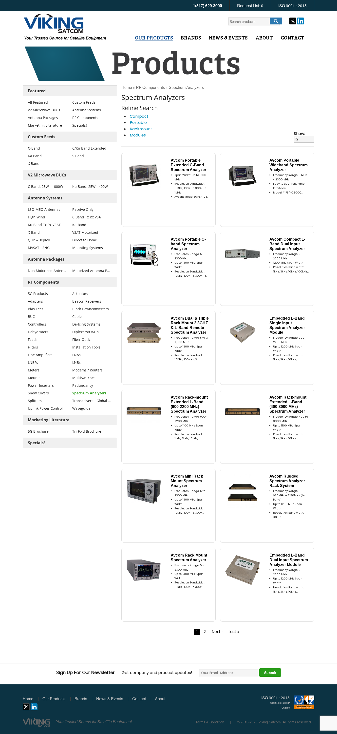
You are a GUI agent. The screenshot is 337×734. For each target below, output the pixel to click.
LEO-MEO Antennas (44, 209)
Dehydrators (38, 331)
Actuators (80, 293)
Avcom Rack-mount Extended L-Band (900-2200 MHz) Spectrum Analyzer (189, 404)
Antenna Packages (43, 117)
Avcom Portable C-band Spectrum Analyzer (188, 244)
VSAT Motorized (85, 232)
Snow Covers (38, 393)
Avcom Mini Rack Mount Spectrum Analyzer (187, 481)
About (264, 37)
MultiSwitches (83, 377)
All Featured (38, 102)
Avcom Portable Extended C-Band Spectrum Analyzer (188, 165)
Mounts (34, 377)
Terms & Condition (209, 721)
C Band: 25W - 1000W (45, 186)
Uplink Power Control (45, 408)
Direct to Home (84, 240)
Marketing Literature (45, 125)
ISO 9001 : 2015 (292, 5)
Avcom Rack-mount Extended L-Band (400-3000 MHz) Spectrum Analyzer (287, 404)
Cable (77, 316)
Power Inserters (41, 385)
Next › (217, 632)
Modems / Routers (87, 370)
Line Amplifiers (40, 354)
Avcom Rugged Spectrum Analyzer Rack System (287, 481)
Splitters (35, 400)
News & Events (228, 37)
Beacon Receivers (86, 301)
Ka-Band (79, 224)
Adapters (35, 301)
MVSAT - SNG (39, 247)
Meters (33, 370)
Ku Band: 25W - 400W (90, 186)
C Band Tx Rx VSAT (87, 217)
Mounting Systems (87, 247)
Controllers (37, 324)
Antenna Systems (86, 110)
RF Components (85, 117)
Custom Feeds (83, 102)
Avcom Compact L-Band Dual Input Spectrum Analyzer (287, 244)
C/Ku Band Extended (89, 148)
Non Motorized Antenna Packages (47, 270)
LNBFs (33, 362)
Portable (138, 122)
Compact (139, 116)
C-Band (34, 148)
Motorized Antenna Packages (91, 270)
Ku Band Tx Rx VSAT (44, 224)
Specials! (79, 125)
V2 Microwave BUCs (44, 110)
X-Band (34, 232)
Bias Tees (35, 309)
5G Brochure (38, 431)
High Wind (36, 217)
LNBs (76, 362)
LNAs (76, 354)
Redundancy (82, 385)
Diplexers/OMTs (85, 331)
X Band (33, 163)
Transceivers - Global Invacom (91, 400)
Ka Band (35, 156)
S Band (78, 156)
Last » (233, 632)
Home (126, 87)
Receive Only (83, 209)
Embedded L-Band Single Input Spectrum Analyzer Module (287, 325)
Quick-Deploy (39, 240)
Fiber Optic (81, 339)
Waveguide (81, 408)
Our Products (154, 37)
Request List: (250, 5)
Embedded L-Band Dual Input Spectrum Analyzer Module (288, 560)
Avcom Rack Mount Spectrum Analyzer (189, 557)
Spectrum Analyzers (89, 393)
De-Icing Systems (86, 324)
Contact (292, 37)
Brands (191, 37)
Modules (138, 135)
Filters (33, 347)
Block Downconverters (90, 309)
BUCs (32, 316)
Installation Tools (86, 347)
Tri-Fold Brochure (86, 431)
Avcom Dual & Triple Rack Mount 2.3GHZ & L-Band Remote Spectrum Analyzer (190, 325)
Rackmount (141, 129)
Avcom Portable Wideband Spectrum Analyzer (288, 165)
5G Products (38, 293)
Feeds (32, 339)
